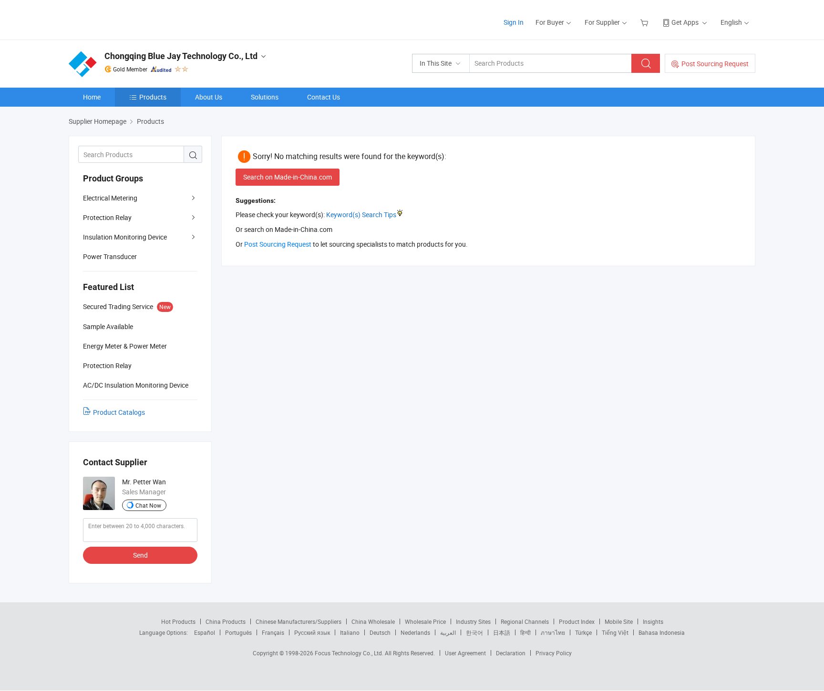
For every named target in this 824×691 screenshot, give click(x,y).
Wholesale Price (425, 621)
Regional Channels (525, 621)
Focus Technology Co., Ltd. (350, 653)
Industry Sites (473, 621)
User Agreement (465, 653)
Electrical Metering (110, 197)
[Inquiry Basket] (645, 22)
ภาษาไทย (553, 632)
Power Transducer (110, 256)
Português (238, 632)
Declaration (510, 653)
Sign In (514, 22)
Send (140, 555)
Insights (653, 621)
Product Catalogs (119, 412)
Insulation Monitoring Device (125, 236)
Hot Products (178, 621)
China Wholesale (373, 621)
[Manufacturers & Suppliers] (130, 19)
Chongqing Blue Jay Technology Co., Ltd (181, 56)
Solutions (264, 96)
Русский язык (312, 632)
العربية (448, 632)
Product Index (577, 621)
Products (152, 96)
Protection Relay (107, 217)
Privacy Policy (554, 653)
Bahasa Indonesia (662, 632)
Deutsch (380, 632)
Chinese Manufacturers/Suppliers (298, 621)
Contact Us (323, 96)
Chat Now (148, 505)
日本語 (501, 632)
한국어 (474, 632)
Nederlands (415, 632)
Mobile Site (619, 621)
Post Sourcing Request (715, 63)
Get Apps (685, 22)
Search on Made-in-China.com (287, 176)
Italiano (350, 632)
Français (273, 632)
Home (92, 96)
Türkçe (583, 632)
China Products (226, 621)
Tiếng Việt (615, 632)
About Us (208, 96)
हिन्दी (525, 632)
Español (204, 632)
